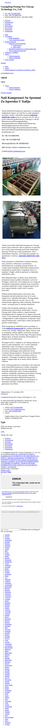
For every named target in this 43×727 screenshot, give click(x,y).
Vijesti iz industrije (14, 58)
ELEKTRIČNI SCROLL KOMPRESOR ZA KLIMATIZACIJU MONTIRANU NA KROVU (20, 456)
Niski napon (16, 47)
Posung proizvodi (10, 42)
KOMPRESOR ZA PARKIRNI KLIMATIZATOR (19, 459)
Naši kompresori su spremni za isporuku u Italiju (20, 70)
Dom (6, 34)
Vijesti (7, 54)
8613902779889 (6, 472)
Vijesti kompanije (14, 56)
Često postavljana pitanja (16, 40)
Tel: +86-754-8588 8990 (12, 13)
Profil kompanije (14, 38)
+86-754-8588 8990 (16, 407)
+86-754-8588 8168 (14, 411)
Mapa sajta (14, 454)
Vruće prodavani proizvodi (17, 51)
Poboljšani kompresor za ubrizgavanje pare (22, 49)
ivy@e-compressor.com (17, 409)
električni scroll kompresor (16, 458)
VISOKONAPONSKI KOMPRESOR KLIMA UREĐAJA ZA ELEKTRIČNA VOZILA (19, 465)
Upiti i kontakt (9, 60)
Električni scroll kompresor (17, 43)
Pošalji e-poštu (5, 470)
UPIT (2, 432)
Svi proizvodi (12, 467)
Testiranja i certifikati (11, 52)
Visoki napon (17, 45)
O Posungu (8, 36)
